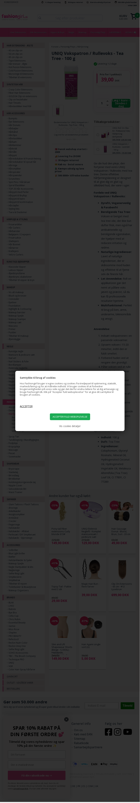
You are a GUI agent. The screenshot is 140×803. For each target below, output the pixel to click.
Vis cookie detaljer (70, 426)
